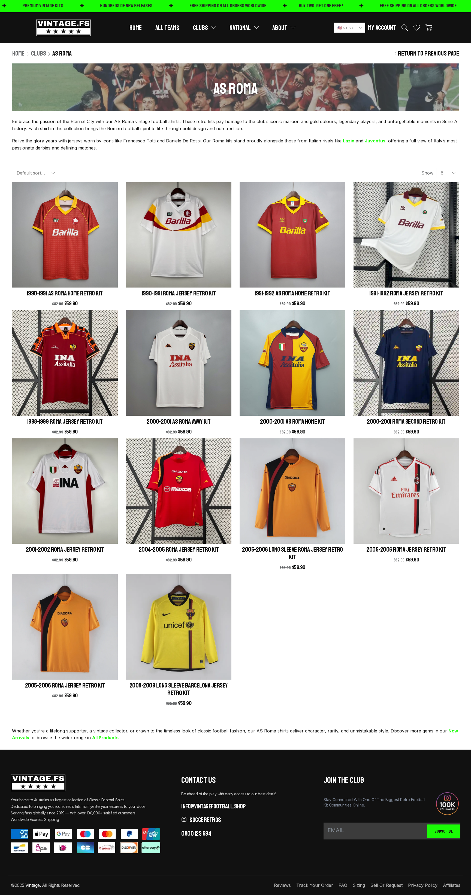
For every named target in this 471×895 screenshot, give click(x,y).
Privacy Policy (422, 885)
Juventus (375, 140)
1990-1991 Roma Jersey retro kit (179, 293)
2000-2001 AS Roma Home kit (292, 421)
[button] (382, 28)
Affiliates (451, 885)
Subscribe (443, 831)
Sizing (359, 885)
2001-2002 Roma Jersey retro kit (65, 549)
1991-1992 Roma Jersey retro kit (406, 293)
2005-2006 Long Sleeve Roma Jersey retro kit (292, 553)
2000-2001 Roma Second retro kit (406, 421)
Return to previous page (428, 53)
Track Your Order (314, 885)
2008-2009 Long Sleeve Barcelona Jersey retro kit (178, 689)
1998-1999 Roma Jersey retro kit (65, 421)
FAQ (343, 885)
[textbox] (348, 28)
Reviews (282, 885)
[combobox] (349, 28)
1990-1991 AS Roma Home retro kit (65, 293)
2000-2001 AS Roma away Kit (178, 421)
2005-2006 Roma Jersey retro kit (406, 549)
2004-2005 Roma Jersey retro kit (179, 549)
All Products (105, 737)
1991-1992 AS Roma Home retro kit (292, 293)
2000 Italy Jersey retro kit (106, 867)
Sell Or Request (386, 885)
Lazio (348, 140)
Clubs (38, 53)
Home (18, 53)
